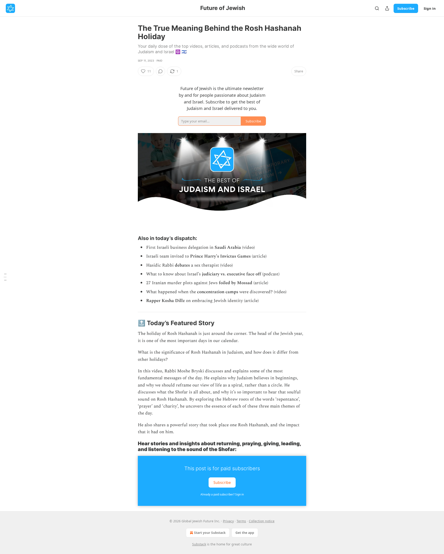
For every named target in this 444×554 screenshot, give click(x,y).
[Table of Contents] (5, 277)
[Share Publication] (387, 8)
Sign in (430, 8)
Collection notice (261, 521)
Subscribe (405, 8)
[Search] (377, 8)
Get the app (244, 532)
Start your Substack (210, 532)
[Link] (131, 238)
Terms (241, 521)
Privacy (228, 521)
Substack (199, 544)
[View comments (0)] (160, 71)
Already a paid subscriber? (222, 494)
